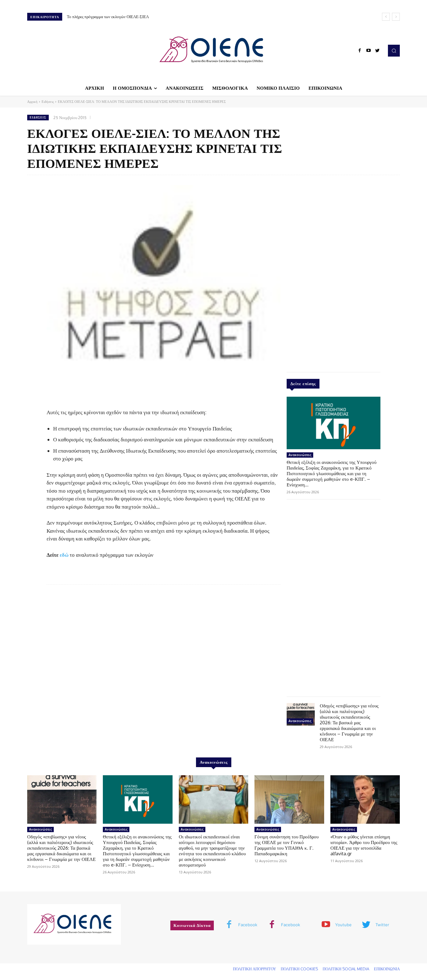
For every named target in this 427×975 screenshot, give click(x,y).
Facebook (247, 924)
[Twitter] (377, 50)
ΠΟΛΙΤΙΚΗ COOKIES (299, 968)
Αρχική (32, 101)
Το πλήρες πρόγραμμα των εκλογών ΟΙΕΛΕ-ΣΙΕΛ (108, 16)
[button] (394, 51)
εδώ (64, 554)
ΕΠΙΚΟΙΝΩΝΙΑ (387, 968)
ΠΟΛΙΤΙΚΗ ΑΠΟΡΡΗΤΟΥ (254, 968)
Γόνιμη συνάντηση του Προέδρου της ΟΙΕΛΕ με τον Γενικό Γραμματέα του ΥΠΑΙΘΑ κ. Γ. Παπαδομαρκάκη (286, 845)
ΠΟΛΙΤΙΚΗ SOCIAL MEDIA (346, 968)
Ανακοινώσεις (300, 455)
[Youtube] (368, 50)
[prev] (386, 17)
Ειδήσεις (48, 101)
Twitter (382, 924)
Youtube (343, 924)
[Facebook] (359, 50)
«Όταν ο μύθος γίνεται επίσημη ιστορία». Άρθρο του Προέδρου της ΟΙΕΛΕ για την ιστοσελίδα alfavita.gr (363, 845)
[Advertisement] (333, 272)
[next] (396, 17)
